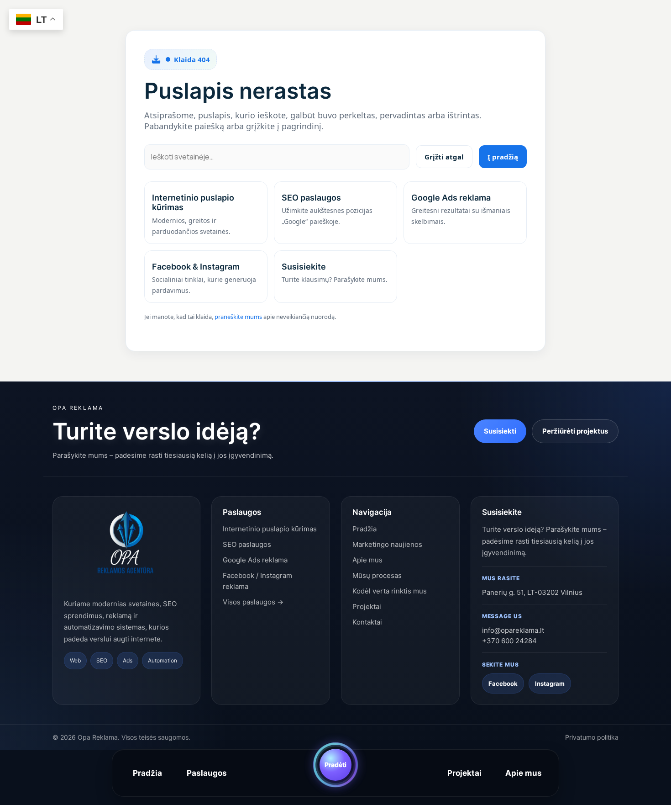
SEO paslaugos (247, 544)
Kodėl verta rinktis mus (389, 591)
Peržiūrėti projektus (575, 431)
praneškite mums (238, 316)
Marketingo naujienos (387, 544)
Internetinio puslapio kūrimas (270, 528)
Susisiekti (500, 431)
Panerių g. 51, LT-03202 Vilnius (532, 592)
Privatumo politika (592, 737)
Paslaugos (207, 773)
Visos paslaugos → (253, 602)
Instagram (550, 683)
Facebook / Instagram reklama (257, 581)
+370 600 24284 (509, 640)
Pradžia (147, 773)
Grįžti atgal (444, 156)
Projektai (464, 773)
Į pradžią (503, 156)
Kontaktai (367, 622)
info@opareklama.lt (513, 630)
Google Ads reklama (255, 560)
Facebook (503, 683)
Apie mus (523, 773)
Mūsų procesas (377, 575)
